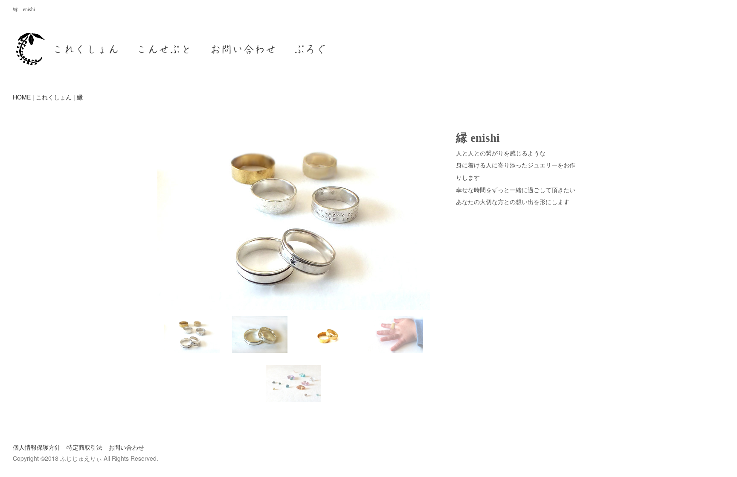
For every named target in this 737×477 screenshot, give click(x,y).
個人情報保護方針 (37, 447)
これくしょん (54, 97)
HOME (22, 97)
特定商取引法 (84, 447)
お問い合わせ (126, 447)
